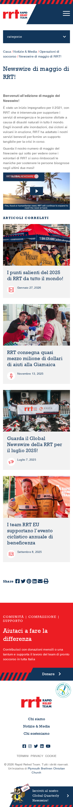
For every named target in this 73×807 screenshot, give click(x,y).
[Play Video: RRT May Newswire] (36, 191)
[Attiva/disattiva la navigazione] (66, 14)
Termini (23, 756)
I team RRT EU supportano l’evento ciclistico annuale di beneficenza (30, 534)
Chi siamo (36, 719)
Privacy (37, 756)
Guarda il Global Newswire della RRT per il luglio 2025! (34, 445)
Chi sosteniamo (37, 734)
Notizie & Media (25, 52)
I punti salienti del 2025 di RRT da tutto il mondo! (35, 276)
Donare (48, 674)
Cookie (50, 756)
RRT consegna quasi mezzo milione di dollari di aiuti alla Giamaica (34, 359)
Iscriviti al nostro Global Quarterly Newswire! (45, 795)
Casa (7, 52)
